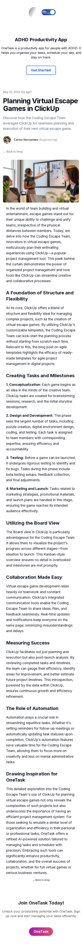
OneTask (48, 834)
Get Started (41, 70)
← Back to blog (13, 151)
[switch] (48, 12)
